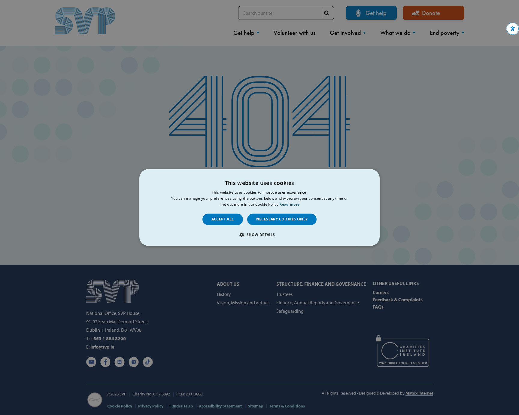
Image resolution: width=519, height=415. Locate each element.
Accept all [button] (222, 219)
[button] (512, 29)
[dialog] (259, 207)
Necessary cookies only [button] (282, 219)
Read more (289, 204)
